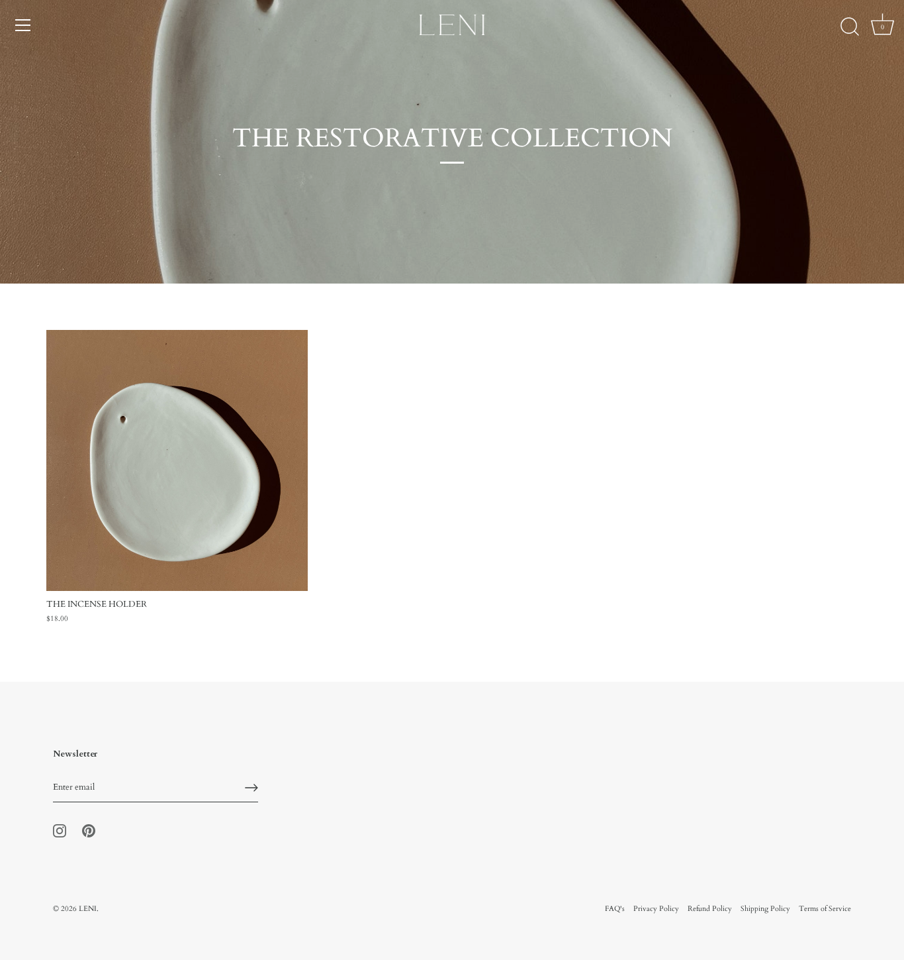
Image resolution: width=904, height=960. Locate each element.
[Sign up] (251, 787)
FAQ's (615, 909)
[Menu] (23, 25)
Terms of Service (825, 909)
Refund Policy (710, 909)
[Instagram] (59, 830)
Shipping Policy (765, 909)
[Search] (849, 27)
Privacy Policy (656, 909)
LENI (88, 909)
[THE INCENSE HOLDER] (177, 461)
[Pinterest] (88, 830)
